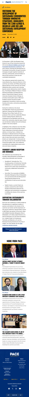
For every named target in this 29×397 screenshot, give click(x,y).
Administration (22, 362)
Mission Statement (22, 360)
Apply (8, 395)
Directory (7, 360)
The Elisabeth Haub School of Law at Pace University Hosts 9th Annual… (13, 333)
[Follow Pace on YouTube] (20, 389)
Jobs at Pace (21, 367)
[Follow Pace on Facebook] (9, 389)
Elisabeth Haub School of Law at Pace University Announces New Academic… (13, 295)
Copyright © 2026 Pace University (14, 383)
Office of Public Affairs (7, 362)
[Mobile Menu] (3, 2)
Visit (21, 395)
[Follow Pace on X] (12, 389)
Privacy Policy (14, 385)
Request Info (14, 395)
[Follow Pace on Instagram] (16, 389)
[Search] (26, 2)
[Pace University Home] (14, 2)
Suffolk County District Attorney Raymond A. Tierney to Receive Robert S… (13, 263)
